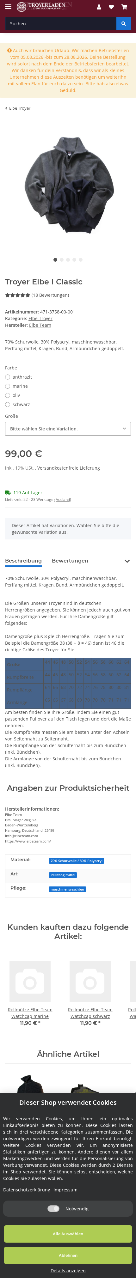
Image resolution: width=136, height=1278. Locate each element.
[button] (99, 7)
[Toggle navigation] (8, 4)
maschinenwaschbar (67, 889)
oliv (16, 395)
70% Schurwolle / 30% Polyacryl (76, 861)
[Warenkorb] (124, 7)
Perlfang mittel (63, 875)
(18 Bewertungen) (50, 295)
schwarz (21, 404)
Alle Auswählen (68, 1234)
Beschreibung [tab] (23, 561)
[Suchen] (123, 23)
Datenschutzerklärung (26, 1190)
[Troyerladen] (44, 7)
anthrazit (22, 377)
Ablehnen (68, 1255)
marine (20, 386)
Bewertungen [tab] (70, 561)
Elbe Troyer (40, 318)
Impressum (65, 1190)
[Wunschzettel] (111, 7)
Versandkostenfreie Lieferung (68, 468)
